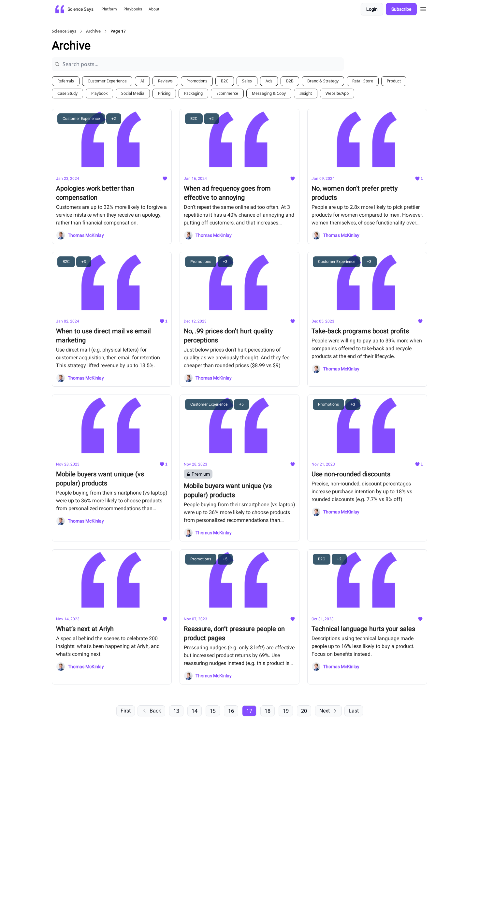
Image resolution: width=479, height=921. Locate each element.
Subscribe (401, 9)
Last (354, 711)
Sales (247, 81)
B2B (290, 81)
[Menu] (423, 8)
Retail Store (362, 81)
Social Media (132, 93)
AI (142, 81)
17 (249, 710)
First (126, 711)
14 (194, 710)
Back (155, 711)
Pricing (164, 93)
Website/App (337, 93)
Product (394, 81)
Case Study (67, 93)
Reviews (165, 81)
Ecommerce (227, 93)
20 (304, 710)
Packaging (193, 93)
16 (231, 710)
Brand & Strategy (323, 81)
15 (213, 710)
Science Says (64, 31)
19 (286, 710)
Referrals (65, 81)
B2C (224, 81)
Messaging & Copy (269, 93)
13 (176, 710)
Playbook (99, 93)
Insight (305, 93)
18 (267, 710)
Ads (269, 81)
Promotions (196, 81)
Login (372, 9)
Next (324, 711)
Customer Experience (107, 81)
